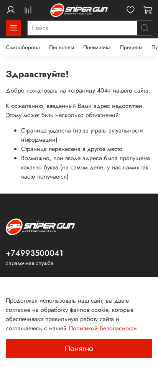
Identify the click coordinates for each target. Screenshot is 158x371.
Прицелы (131, 47)
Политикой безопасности (102, 328)
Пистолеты (61, 47)
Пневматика (97, 47)
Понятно (79, 348)
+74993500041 (34, 253)
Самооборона (23, 47)
